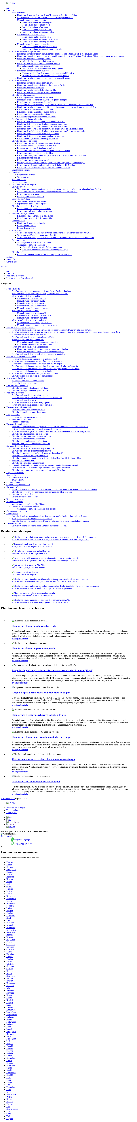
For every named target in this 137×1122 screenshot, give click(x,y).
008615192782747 (22, 840)
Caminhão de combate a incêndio (31, 245)
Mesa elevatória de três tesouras (35, 27)
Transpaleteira (23, 177)
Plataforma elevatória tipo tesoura (26, 51)
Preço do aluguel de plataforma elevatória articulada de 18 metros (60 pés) (52, 670)
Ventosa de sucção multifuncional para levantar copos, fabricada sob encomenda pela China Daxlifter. (60, 189)
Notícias (9, 257)
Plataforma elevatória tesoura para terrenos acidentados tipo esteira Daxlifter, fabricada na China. (57, 54)
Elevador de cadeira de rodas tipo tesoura (34, 211)
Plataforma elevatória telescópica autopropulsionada (39, 92)
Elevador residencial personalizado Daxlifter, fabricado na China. (44, 254)
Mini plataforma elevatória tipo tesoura (33, 66)
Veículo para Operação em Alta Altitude (34, 242)
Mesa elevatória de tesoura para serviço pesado (42, 49)
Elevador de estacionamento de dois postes (35, 109)
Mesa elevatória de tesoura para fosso (38, 42)
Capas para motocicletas (16, 511)
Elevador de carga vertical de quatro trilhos (35, 218)
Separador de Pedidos (21, 199)
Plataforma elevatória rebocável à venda (34, 626)
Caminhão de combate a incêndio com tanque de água (45, 250)
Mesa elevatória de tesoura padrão (31, 20)
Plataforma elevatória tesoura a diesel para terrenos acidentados (43, 78)
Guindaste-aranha (19, 182)
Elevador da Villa (19, 252)
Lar (7, 8)
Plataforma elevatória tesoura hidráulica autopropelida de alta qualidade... (42, 588)
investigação (17, 638)
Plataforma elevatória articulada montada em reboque (42, 737)
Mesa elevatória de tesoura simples (37, 22)
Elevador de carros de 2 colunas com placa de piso (38, 143)
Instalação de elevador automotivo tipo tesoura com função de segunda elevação (51, 162)
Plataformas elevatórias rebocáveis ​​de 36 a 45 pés (39, 714)
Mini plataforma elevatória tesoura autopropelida (42, 68)
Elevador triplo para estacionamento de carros (36, 117)
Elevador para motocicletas (28, 158)
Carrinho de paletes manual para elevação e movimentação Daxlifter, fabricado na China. (54, 233)
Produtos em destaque (15, 808)
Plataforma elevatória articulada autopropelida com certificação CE (40, 602)
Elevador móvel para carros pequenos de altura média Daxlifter (43, 167)
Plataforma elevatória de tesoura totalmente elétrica (38, 63)
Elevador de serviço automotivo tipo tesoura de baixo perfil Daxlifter (46, 165)
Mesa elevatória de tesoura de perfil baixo (40, 39)
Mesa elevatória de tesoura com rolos (38, 32)
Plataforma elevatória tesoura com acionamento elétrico (45, 75)
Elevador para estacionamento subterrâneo (35, 97)
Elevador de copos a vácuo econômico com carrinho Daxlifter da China (47, 191)
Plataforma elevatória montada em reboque (36, 781)
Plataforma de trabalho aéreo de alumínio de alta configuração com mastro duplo (51, 131)
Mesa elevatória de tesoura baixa (31, 34)
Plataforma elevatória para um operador (34, 648)
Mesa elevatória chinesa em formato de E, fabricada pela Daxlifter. (45, 17)
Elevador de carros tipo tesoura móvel (33, 160)
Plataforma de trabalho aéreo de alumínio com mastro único (42, 124)
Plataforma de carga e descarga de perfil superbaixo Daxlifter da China (47, 15)
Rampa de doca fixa (25, 228)
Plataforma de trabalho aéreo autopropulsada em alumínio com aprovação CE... (45, 581)
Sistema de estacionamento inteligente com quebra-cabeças (42, 100)
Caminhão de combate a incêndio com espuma (42, 247)
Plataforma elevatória (21, 80)
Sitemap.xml (11, 812)
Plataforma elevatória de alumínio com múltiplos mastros (41, 121)
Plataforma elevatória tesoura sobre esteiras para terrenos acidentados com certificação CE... (50, 539)
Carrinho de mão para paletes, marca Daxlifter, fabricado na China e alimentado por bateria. (55, 237)
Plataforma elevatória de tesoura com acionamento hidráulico (48, 73)
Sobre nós (10, 259)
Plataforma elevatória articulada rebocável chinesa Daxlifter (42, 85)
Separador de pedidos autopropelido (32, 204)
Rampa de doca (18, 221)
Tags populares (12, 810)
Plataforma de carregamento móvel (31, 223)
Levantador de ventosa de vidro (30, 196)
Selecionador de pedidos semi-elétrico (33, 201)
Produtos (10, 10)
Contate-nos (11, 262)
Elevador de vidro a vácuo (28, 194)
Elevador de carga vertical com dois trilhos (35, 216)
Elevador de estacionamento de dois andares (35, 102)
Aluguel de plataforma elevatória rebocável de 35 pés (41, 692)
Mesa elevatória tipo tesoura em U (36, 37)
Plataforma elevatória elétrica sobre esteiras (35, 83)
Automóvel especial (20, 240)
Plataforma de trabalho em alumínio (27, 119)
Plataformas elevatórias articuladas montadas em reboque (43, 759)
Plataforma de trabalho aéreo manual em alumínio (38, 133)
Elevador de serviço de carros (24, 141)
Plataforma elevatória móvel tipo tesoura (34, 58)
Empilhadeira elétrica (21, 170)
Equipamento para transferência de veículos (35, 148)
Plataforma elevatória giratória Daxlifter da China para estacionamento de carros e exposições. (56, 107)
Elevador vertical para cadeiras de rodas (34, 208)
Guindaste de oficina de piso (24, 184)
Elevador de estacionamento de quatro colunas (36, 112)
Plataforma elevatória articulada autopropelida (36, 90)
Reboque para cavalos (15, 499)
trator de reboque (19, 179)
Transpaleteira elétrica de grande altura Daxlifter (37, 235)
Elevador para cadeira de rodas (25, 206)
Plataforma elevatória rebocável (30, 88)
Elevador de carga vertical (23, 213)
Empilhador (17, 172)
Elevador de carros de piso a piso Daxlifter (35, 153)
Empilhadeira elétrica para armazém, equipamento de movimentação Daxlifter (44, 560)
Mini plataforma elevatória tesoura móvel (39, 61)
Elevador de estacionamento (23, 95)
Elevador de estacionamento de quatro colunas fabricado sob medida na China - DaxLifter (55, 104)
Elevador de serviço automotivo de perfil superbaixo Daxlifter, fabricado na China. (52, 155)
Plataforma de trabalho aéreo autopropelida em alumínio (40, 136)
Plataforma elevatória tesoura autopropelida (35, 71)
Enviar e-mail (6, 836)
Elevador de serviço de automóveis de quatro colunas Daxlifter (43, 150)
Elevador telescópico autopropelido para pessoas (37, 138)
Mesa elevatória (18, 13)
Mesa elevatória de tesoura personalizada (34, 44)
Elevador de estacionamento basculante (33, 114)
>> (13, 798)
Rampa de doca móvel (26, 225)
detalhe (25, 638)
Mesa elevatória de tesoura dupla (36, 25)
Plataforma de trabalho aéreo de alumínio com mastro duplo (42, 126)
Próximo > (7, 798)
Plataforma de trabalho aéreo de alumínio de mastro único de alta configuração (50, 129)
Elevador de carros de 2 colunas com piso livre (36, 146)
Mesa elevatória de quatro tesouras (37, 29)
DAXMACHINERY (23, 844)
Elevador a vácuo (19, 187)
